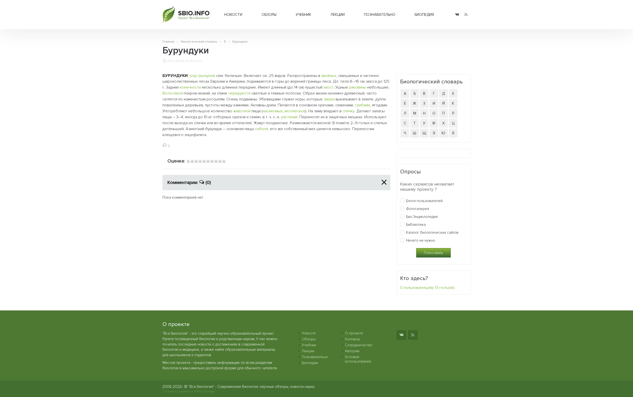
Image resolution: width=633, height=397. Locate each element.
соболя (261, 128)
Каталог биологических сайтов (432, 232)
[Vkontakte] (457, 14)
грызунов (206, 75)
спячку (348, 111)
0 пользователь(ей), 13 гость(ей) (427, 287)
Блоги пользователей (424, 201)
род (193, 75)
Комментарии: (189, 183)
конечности (190, 87)
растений (289, 117)
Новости (233, 14)
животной (241, 111)
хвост (328, 87)
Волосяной (172, 93)
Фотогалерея (417, 209)
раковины (357, 87)
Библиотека (416, 224)
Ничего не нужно (420, 240)
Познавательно (379, 14)
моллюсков (295, 111)
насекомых (273, 111)
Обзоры (269, 14)
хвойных (328, 75)
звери (329, 99)
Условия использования (358, 359)
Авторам (352, 351)
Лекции (338, 14)
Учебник (303, 14)
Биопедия (424, 14)
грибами (362, 105)
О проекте (354, 333)
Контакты (352, 339)
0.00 (198, 61)
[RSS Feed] (466, 14)
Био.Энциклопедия (422, 216)
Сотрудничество (358, 345)
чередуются (239, 93)
